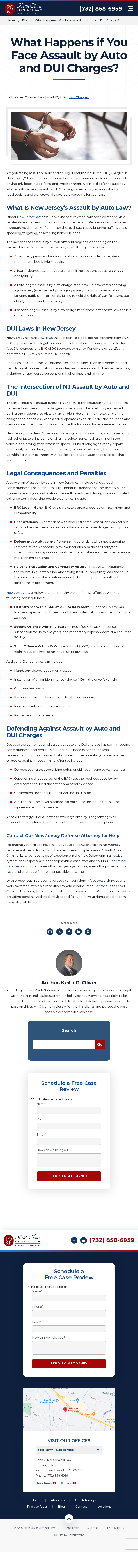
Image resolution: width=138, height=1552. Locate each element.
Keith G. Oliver (79, 982)
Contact (81, 1506)
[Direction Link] (69, 1390)
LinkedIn (78, 931)
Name (42, 1103)
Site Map (92, 1527)
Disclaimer (72, 1527)
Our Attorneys (85, 1500)
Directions (44, 1483)
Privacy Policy (116, 1527)
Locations (104, 1506)
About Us (58, 1500)
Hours (66, 1483)
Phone (42, 1119)
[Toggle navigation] (130, 8)
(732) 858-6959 (100, 8)
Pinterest (88, 931)
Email (50, 931)
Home (11, 20)
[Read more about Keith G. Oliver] (69, 951)
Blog (25, 20)
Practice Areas (37, 1506)
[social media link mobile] (74, 1240)
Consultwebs (76, 1535)
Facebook (69, 931)
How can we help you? (53, 1150)
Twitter (59, 931)
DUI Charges (79, 97)
